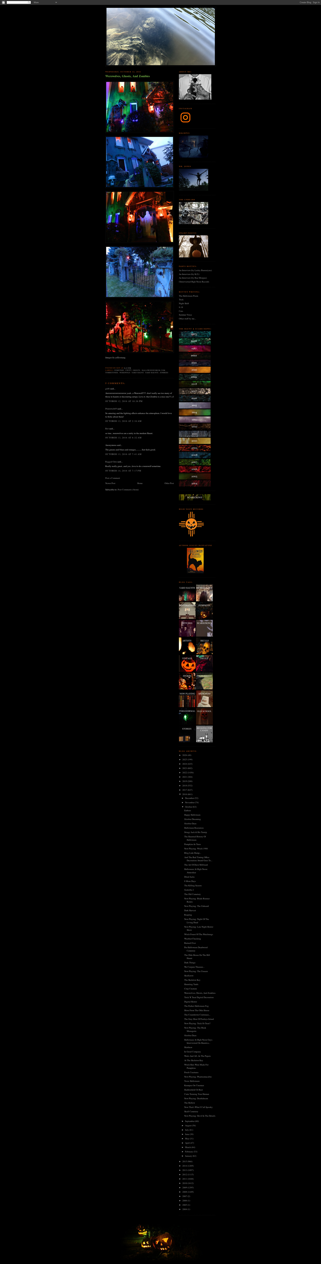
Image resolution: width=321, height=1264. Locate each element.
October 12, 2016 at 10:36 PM (124, 401)
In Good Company (192, 1051)
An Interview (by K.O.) (189, 274)
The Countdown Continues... (197, 1014)
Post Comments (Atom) (128, 489)
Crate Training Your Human (196, 1094)
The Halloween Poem (188, 295)
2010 (185, 1183)
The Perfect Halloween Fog (196, 1005)
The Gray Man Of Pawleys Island (199, 1018)
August (188, 1125)
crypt (128, 370)
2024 (185, 763)
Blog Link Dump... (192, 852)
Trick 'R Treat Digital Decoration (199, 997)
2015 (185, 1161)
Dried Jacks (189, 876)
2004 (185, 1209)
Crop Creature (190, 988)
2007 (185, 1196)
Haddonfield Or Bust (193, 1089)
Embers (187, 810)
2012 (185, 1174)
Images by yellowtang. (115, 357)
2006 (185, 1200)
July (187, 1129)
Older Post (169, 483)
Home (140, 483)
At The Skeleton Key (193, 1060)
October (189, 806)
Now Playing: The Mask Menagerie (195, 1029)
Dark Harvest (190, 910)
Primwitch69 (111, 408)
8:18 (181, 307)
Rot (107, 428)
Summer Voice (185, 314)
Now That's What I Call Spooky (198, 1107)
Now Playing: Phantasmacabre (198, 1076)
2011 (185, 1178)
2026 (185, 755)
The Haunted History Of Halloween (195, 838)
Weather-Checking (192, 938)
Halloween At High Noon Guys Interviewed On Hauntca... (198, 1041)
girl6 (107, 388)
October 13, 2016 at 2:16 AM (123, 421)
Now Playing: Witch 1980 (196, 848)
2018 (185, 785)
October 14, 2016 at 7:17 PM (123, 470)
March (188, 1147)
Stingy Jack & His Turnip (195, 832)
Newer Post (110, 483)
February (189, 1151)
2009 (185, 1187)
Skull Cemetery (191, 1111)
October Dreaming (192, 819)
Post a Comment (112, 477)
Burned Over (190, 942)
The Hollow (189, 1102)
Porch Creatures (191, 1072)
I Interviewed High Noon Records (194, 281)
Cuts (181, 311)
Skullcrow (188, 975)
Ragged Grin (111, 461)
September (190, 1121)
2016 (185, 794)
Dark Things (189, 962)
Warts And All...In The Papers (197, 1055)
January (189, 1155)
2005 (185, 1204)
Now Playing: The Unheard (196, 906)
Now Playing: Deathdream (196, 1098)
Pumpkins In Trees (192, 844)
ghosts (136, 370)
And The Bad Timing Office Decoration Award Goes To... (198, 859)
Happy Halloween (192, 814)
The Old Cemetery (192, 894)
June (187, 1134)
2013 (185, 1170)
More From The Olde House (196, 1010)
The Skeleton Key (192, 979)
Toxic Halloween (192, 1080)
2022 (185, 772)
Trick (181, 299)
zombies (164, 372)
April (187, 1142)
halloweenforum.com (153, 370)
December (190, 798)
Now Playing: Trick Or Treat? (197, 1023)
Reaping (188, 914)
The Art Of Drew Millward (196, 864)
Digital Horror (190, 1001)
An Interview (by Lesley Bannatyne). (195, 270)
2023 (185, 768)
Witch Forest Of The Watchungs (198, 934)
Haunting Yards (191, 984)
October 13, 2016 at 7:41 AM (123, 454)
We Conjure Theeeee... (194, 966)
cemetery (119, 370)
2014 (185, 1165)
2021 (185, 776)
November (190, 802)
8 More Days (190, 881)
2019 (185, 781)
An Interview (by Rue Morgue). (193, 277)
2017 (185, 789)
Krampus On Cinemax (194, 1085)
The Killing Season (193, 885)
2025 (185, 759)
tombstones (111, 372)
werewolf (125, 372)
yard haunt (138, 372)
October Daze (190, 823)
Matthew (188, 1047)
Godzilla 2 (189, 889)
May (187, 1138)
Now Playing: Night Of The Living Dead (196, 921)
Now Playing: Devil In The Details (199, 1115)
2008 (185, 1191)
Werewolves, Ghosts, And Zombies (127, 76)
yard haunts (151, 372)
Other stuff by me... (187, 318)
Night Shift (184, 303)
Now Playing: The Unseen (196, 971)
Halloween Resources (194, 827)
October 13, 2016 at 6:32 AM (123, 437)
